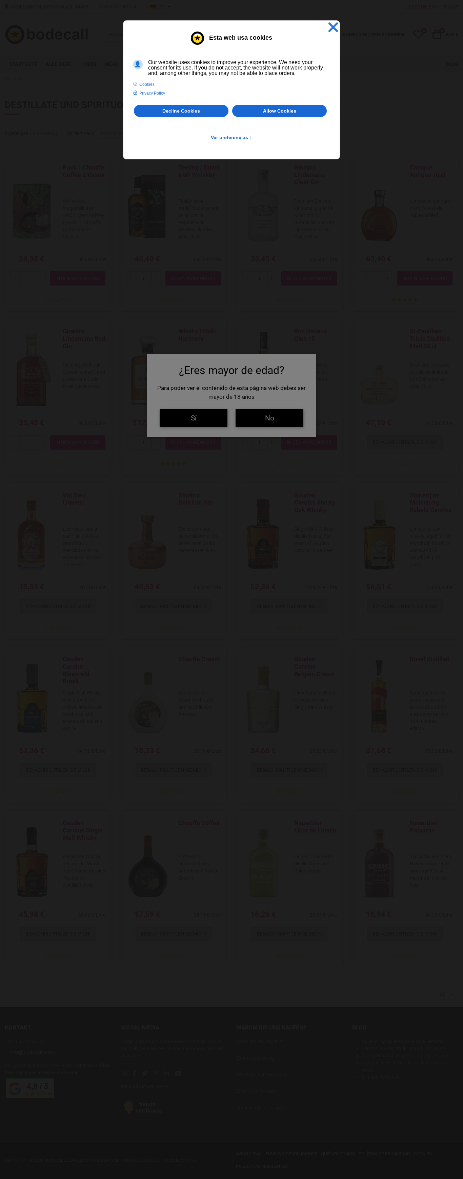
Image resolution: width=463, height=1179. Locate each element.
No (269, 418)
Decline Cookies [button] (181, 111)
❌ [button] (333, 27)
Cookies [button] (147, 84)
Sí (194, 418)
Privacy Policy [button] (152, 93)
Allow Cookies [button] (279, 111)
